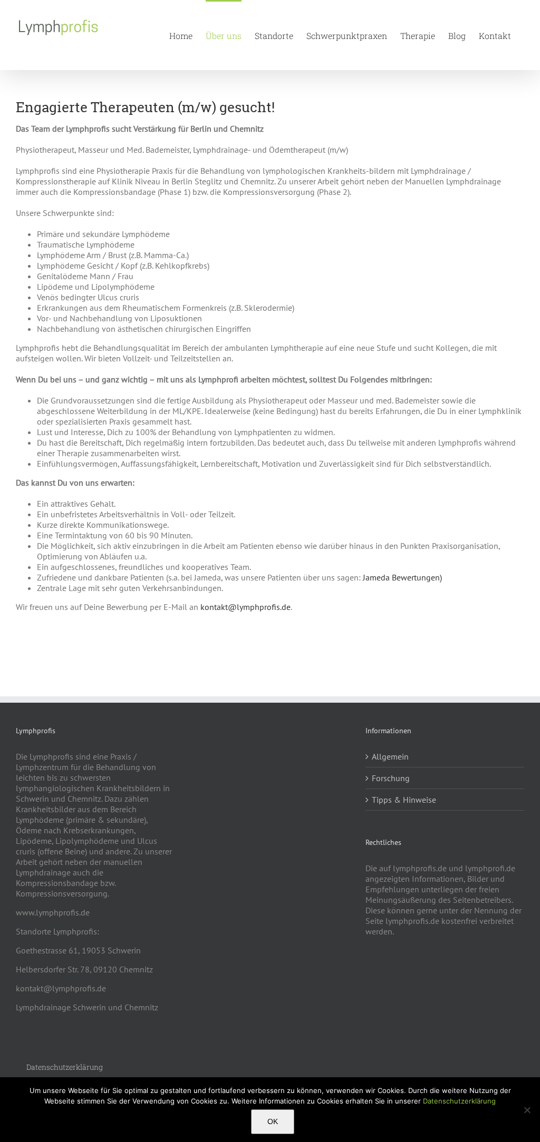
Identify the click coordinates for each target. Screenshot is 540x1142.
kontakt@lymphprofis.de (245, 607)
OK (272, 1121)
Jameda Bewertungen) (402, 577)
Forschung (391, 778)
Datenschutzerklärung (459, 1101)
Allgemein (390, 756)
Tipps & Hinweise (404, 799)
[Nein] (527, 1110)
